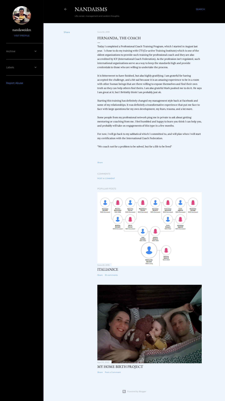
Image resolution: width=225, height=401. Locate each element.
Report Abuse (14, 83)
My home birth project (120, 366)
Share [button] (67, 32)
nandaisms (91, 9)
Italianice (107, 269)
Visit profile (22, 35)
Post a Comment (106, 178)
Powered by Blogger (136, 391)
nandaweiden (21, 29)
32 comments (111, 275)
